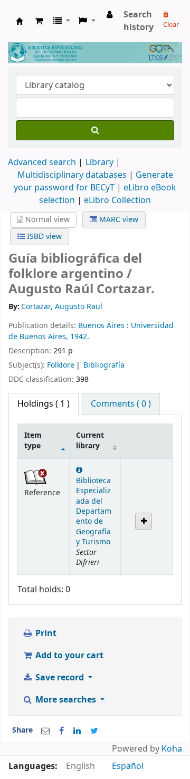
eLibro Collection (117, 200)
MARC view (117, 219)
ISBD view (43, 236)
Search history (139, 21)
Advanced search (42, 162)
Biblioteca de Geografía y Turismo (19, 21)
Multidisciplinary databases (73, 175)
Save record (59, 677)
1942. (79, 336)
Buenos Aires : (104, 325)
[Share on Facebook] (61, 731)
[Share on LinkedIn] (77, 731)
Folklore (60, 365)
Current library (90, 440)
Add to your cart (68, 655)
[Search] (95, 130)
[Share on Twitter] (94, 731)
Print (44, 633)
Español (128, 766)
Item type (33, 440)
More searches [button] (65, 700)
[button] (39, 21)
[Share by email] (45, 731)
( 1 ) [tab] (43, 404)
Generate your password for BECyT (93, 181)
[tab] (121, 404)
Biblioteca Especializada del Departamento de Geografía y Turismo (93, 511)
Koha (172, 749)
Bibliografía (104, 365)
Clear (171, 25)
